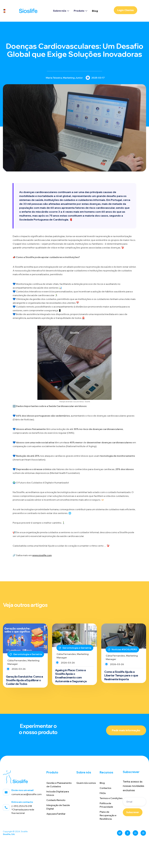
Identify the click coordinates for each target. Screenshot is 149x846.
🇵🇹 (4, 10)
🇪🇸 (4, 12)
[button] (61, 10)
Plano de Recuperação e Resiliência (108, 815)
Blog (95, 10)
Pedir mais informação (126, 730)
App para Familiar (55, 813)
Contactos (105, 788)
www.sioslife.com (42, 555)
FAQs (103, 793)
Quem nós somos (86, 782)
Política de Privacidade (106, 805)
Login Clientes (125, 10)
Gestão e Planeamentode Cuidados (59, 784)
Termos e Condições (111, 798)
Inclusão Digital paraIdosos (57, 793)
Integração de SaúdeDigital (58, 807)
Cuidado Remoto (55, 800)
